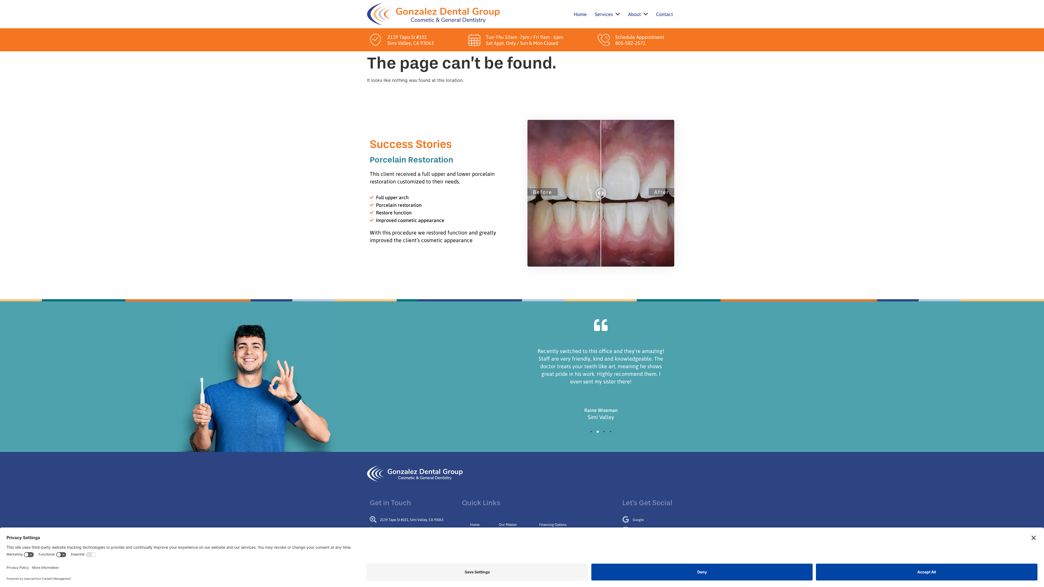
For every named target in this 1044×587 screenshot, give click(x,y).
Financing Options (552, 524)
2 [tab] (597, 431)
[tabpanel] (600, 382)
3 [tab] (604, 431)
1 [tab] (591, 431)
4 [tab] (610, 431)
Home (475, 524)
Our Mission (508, 524)
